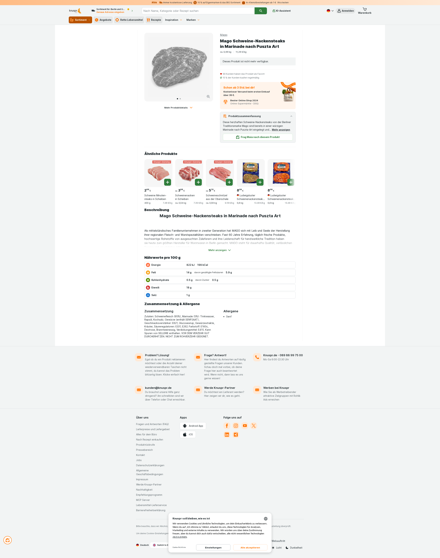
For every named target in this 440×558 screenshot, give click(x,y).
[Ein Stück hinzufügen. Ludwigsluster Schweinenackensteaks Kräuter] (260, 182)
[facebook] (226, 425)
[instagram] (235, 425)
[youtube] (244, 425)
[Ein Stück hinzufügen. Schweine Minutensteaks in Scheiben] (167, 182)
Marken (191, 19)
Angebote (105, 19)
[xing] (235, 434)
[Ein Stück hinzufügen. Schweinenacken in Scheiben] (198, 182)
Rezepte (156, 19)
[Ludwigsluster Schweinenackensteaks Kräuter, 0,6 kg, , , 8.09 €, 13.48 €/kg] (251, 173)
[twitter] (253, 425)
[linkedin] (226, 434)
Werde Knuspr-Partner (219, 388)
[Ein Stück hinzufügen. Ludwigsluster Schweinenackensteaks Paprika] (290, 182)
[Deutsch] (329, 10)
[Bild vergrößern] (208, 96)
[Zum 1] (177, 98)
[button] (345, 11)
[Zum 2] (180, 98)
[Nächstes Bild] (207, 67)
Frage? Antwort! (215, 355)
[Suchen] (261, 10)
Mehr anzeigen (281, 129)
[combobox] (198, 10)
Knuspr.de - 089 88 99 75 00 (283, 355)
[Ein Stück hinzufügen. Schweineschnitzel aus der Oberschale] (229, 182)
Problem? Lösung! (157, 355)
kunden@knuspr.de (158, 388)
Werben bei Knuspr (276, 388)
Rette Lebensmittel (131, 19)
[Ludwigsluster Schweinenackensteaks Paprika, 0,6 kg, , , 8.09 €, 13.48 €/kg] (282, 173)
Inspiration (171, 19)
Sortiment (81, 19)
